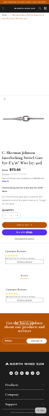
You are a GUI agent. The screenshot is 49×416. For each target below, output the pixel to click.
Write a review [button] (24, 262)
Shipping (5, 174)
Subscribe (35, 341)
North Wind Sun (20, 412)
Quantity (8, 210)
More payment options (24, 238)
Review (24, 275)
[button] (3, 8)
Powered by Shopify (32, 412)
